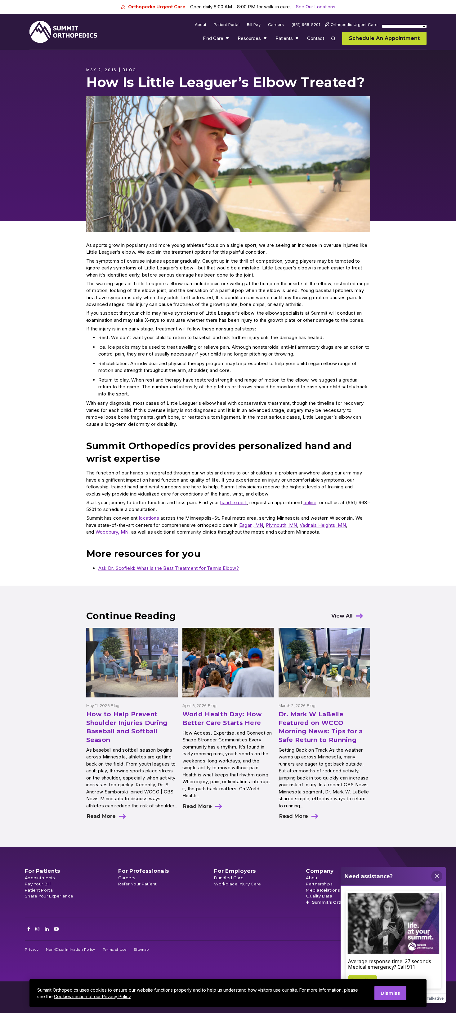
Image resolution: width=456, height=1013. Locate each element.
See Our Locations (315, 7)
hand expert (233, 502)
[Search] (336, 43)
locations (149, 518)
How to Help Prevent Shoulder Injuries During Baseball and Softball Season (127, 727)
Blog (115, 705)
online (309, 502)
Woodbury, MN (112, 532)
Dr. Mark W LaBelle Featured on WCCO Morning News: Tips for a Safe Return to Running (321, 727)
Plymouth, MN (281, 525)
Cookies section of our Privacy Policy (92, 996)
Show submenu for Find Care (228, 39)
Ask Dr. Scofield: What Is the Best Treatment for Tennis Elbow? (168, 568)
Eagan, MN (251, 525)
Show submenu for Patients (297, 39)
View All (342, 616)
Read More (101, 816)
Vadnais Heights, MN (323, 525)
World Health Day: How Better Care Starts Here (222, 718)
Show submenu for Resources (266, 39)
